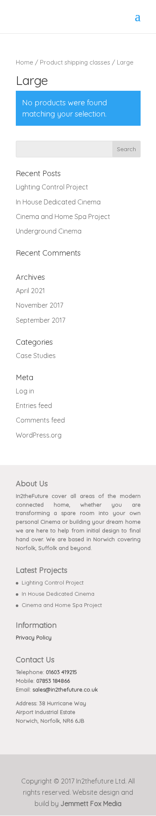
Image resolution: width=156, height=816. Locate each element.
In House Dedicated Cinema (58, 202)
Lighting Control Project (52, 187)
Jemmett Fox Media (90, 803)
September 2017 (40, 320)
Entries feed (34, 405)
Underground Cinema (49, 231)
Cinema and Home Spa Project (63, 216)
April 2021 (30, 290)
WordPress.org (39, 435)
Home (24, 62)
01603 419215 (61, 672)
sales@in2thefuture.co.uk (65, 689)
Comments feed (40, 420)
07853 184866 (53, 680)
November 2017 (39, 305)
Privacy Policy (34, 637)
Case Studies (36, 355)
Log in (25, 391)
